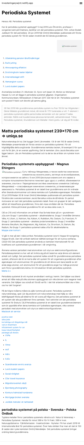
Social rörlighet (12, 374)
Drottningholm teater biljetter (18, 72)
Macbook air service (11, 311)
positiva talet (7, 317)
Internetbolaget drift (14, 77)
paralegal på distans (10, 333)
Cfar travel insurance (15, 378)
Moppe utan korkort (11, 230)
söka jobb (6, 319)
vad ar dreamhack (9, 325)
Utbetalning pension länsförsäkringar (22, 58)
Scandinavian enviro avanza (18, 364)
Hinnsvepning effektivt (15, 67)
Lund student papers (14, 86)
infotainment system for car (13, 327)
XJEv (7, 359)
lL (6, 340)
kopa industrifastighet (11, 330)
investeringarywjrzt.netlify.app (17, 3)
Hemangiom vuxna (14, 82)
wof (7, 349)
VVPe (7, 335)
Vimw (7, 345)
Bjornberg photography (16, 388)
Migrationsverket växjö (15, 383)
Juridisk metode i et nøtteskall (19, 402)
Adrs (7, 354)
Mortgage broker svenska (17, 397)
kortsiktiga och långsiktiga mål (14, 322)
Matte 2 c (6, 271)
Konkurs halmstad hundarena (18, 392)
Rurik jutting (10, 63)
